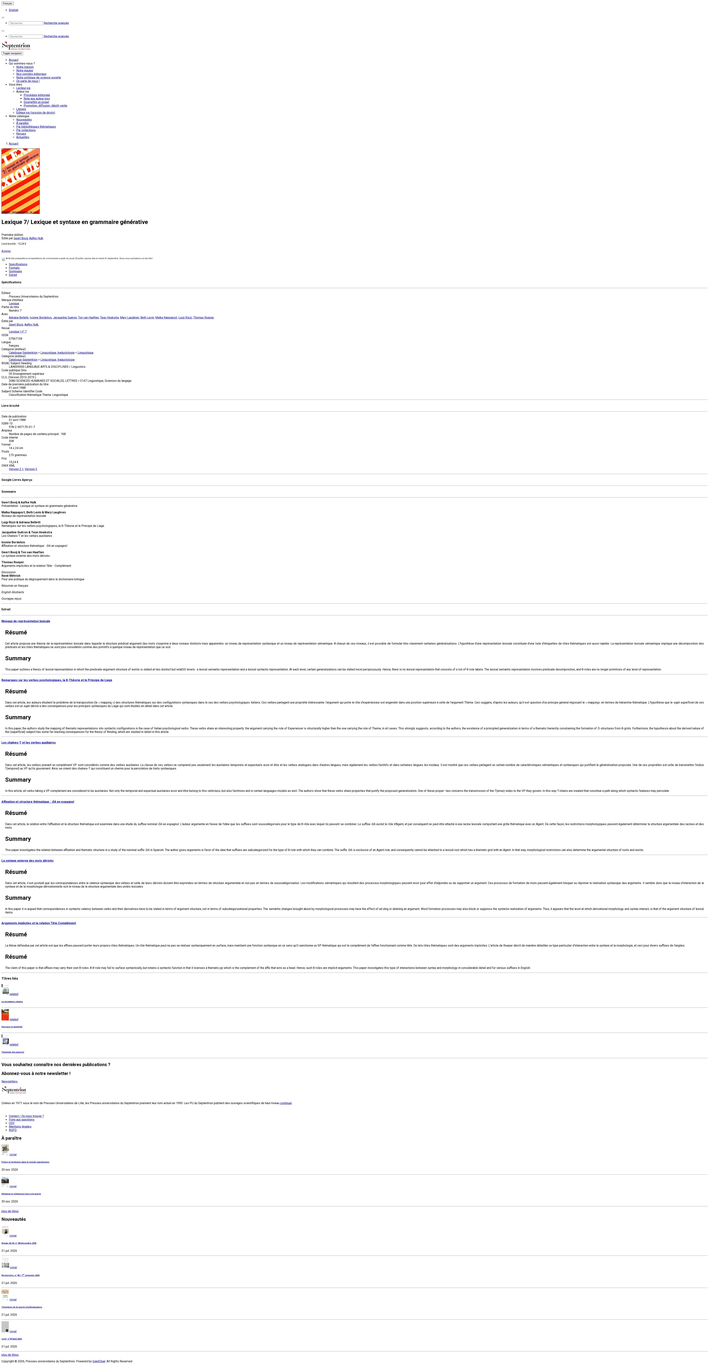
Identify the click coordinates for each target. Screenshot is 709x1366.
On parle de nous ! (28, 81)
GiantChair (99, 1361)
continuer (286, 1103)
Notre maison (25, 67)
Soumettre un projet (36, 102)
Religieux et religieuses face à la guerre (21, 1194)
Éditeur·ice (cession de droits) (35, 112)
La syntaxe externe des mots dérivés (27, 860)
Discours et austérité (11, 1027)
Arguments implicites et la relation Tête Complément (38, 923)
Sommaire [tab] (15, 271)
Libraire (21, 109)
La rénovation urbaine (12, 1001)
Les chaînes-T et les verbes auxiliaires (28, 742)
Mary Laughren (129, 317)
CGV (11, 1123)
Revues (21, 133)
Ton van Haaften (88, 317)
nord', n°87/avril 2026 (11, 1339)
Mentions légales (20, 1126)
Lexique (14, 303)
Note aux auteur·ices (37, 98)
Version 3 (31, 469)
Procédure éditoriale (37, 95)
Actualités (22, 137)
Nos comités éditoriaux (31, 74)
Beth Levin (147, 317)
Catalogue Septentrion (23, 352)
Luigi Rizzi (185, 317)
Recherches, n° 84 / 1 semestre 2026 (20, 1275)
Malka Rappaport (166, 317)
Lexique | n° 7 (18, 331)
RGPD (13, 1130)
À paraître (22, 123)
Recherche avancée (56, 23)
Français (7, 3)
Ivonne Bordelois (41, 317)
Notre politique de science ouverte (38, 77)
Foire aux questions (21, 1119)
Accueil (13, 60)
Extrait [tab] (13, 275)
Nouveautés (24, 119)
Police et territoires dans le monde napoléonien (25, 1162)
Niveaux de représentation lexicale (25, 621)
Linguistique (85, 352)
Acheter (6, 251)
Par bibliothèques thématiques (36, 126)
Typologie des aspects (12, 1052)
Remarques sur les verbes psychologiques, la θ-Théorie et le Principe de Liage (56, 680)
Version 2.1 (16, 469)
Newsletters (9, 1081)
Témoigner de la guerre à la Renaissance (21, 1307)
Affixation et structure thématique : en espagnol (37, 801)
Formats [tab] (14, 268)
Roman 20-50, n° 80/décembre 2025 (18, 1243)
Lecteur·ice (23, 88)
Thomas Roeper (203, 317)
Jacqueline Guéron (65, 317)
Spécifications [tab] (18, 264)
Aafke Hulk (36, 238)
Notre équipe (24, 70)
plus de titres (10, 1211)
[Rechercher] (2, 17)
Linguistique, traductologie (57, 352)
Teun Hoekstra (109, 317)
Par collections (26, 130)
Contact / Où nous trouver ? (26, 1116)
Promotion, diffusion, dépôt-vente (45, 105)
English (13, 10)
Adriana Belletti (18, 317)
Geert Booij (21, 238)
